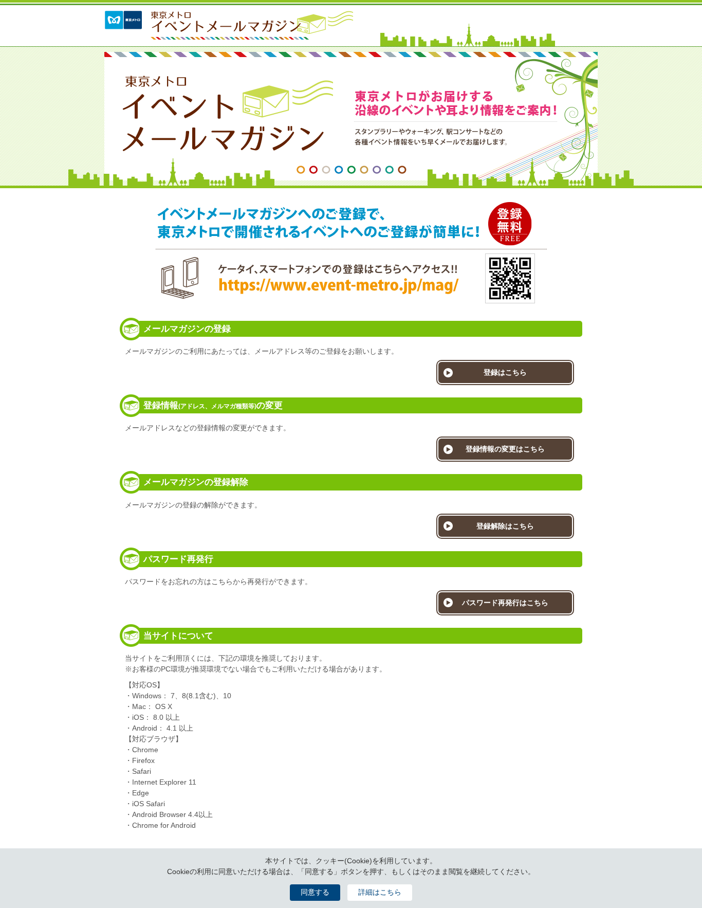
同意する (315, 892)
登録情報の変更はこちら (505, 449)
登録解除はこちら (505, 526)
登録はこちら (505, 372)
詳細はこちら (379, 892)
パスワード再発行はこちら (505, 602)
